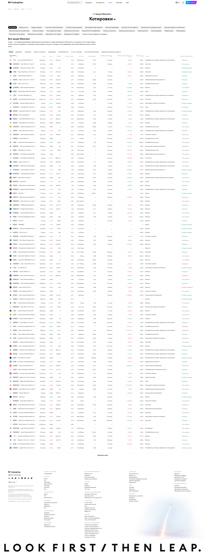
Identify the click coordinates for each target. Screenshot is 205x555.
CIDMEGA (15, 138)
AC (14, 60)
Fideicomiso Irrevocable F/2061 (27, 197)
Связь (146, 91)
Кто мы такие (88, 502)
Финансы (147, 68)
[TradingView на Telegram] (25, 478)
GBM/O (14, 259)
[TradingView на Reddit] (31, 478)
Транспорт (148, 64)
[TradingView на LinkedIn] (22, 478)
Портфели (46, 512)
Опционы (46, 516)
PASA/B (15, 412)
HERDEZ (15, 330)
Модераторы (132, 482)
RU (179, 2)
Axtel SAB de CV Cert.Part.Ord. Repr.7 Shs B (28, 107)
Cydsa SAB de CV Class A (27, 169)
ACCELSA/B (16, 64)
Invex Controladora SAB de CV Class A (27, 346)
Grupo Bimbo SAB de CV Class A (27, 118)
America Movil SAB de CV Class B (26, 91)
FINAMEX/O (16, 212)
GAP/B (14, 252)
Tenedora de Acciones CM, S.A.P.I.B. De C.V (27, 299)
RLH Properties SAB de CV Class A (27, 444)
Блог (86, 506)
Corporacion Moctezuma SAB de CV (28, 146)
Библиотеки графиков (180, 475)
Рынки (110, 2)
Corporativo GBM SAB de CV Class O (27, 259)
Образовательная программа (182, 491)
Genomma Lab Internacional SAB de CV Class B (27, 361)
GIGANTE (15, 291)
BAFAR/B (15, 111)
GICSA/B (15, 287)
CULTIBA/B (15, 165)
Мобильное (47, 524)
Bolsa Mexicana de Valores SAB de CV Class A (27, 122)
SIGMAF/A (15, 447)
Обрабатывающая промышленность (155, 79)
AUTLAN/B (15, 103)
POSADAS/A (16, 432)
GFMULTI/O (15, 279)
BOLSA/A (15, 122)
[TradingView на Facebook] (12, 478)
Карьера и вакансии (90, 509)
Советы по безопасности (91, 533)
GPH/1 (14, 314)
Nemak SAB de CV (24, 393)
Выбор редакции (133, 491)
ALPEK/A (15, 79)
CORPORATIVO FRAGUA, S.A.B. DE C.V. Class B (28, 236)
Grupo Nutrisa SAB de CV (26, 400)
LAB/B (14, 361)
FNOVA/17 (15, 228)
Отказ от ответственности (92, 526)
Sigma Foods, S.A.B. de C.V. (27, 447)
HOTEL (14, 334)
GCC (15, 267)
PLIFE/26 (15, 424)
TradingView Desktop (49, 526)
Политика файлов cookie (91, 530)
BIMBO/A (15, 118)
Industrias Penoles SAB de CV (26, 416)
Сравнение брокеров (90, 487)
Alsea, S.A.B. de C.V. (23, 83)
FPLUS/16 (15, 232)
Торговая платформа (180, 480)
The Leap (87, 489)
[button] (93, 2)
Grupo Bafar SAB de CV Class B (27, 111)
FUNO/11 (15, 244)
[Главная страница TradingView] (15, 2)
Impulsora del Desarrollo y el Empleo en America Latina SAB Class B (28, 342)
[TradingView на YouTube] (15, 478)
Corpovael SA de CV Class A (26, 130)
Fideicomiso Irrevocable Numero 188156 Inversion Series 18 (27, 185)
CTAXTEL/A (16, 158)
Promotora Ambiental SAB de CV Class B (27, 412)
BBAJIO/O (15, 114)
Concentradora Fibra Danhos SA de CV (28, 173)
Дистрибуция (149, 428)
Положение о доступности (92, 531)
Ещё (127, 2)
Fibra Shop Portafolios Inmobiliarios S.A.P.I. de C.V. (28, 240)
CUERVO (15, 161)
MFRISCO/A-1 (16, 385)
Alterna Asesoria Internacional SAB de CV (28, 87)
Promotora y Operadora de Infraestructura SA (27, 420)
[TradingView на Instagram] (19, 478)
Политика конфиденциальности (93, 528)
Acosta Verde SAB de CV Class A (26, 256)
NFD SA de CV (23, 232)
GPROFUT (15, 318)
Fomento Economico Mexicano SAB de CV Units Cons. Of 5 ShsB (28, 189)
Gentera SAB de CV (24, 271)
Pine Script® (47, 519)
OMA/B (14, 404)
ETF (45, 480)
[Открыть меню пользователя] (183, 2)
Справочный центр (90, 507)
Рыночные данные (90, 477)
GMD (15, 302)
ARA (15, 95)
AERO (14, 71)
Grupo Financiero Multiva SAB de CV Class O (28, 279)
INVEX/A (15, 346)
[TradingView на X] (9, 478)
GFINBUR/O (15, 275)
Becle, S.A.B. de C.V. (24, 162)
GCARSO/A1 (16, 263)
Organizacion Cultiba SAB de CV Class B (28, 165)
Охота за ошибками (90, 535)
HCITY (14, 326)
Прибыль (46, 504)
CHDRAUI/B (16, 134)
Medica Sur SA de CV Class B (27, 377)
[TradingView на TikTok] (28, 478)
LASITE (14, 369)
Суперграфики (48, 473)
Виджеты (176, 473)
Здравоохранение (150, 377)
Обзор (86, 484)
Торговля (131, 487)
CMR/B (14, 150)
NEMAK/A (15, 393)
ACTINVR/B (16, 67)
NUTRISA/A (16, 400)
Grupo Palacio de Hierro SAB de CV (27, 314)
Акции (45, 478)
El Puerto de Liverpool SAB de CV (28, 373)
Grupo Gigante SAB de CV (26, 291)
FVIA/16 (15, 248)
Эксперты (131, 497)
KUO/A (14, 357)
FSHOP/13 (15, 240)
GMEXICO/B (16, 306)
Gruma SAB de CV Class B (26, 322)
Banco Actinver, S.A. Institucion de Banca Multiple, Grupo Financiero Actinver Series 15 (28, 201)
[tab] (12, 27)
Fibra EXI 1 (21, 193)
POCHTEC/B (16, 428)
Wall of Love (132, 475)
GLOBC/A (15, 299)
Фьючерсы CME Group (91, 494)
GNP (15, 310)
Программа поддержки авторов (138, 479)
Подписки (87, 475)
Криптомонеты (48, 484)
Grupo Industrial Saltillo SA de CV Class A (27, 295)
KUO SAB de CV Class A (24, 357)
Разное (147, 181)
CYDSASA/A (16, 169)
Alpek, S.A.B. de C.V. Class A (26, 79)
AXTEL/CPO (16, 107)
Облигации (47, 482)
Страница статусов (90, 537)
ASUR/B (15, 99)
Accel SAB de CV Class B (26, 64)
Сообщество (100, 2)
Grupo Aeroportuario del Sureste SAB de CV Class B (27, 99)
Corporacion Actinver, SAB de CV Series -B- (28, 68)
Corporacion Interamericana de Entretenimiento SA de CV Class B (27, 142)
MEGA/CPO (15, 381)
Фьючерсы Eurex (89, 495)
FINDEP (15, 216)
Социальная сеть (134, 473)
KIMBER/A (15, 349)
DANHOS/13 (16, 173)
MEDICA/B (15, 377)
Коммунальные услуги (151, 75)
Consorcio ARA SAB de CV (25, 95)
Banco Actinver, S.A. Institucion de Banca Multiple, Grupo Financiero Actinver (27, 424)
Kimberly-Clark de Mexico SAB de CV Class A (27, 350)
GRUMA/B (15, 322)
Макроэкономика (49, 518)
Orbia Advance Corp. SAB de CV (26, 408)
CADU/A (15, 130)
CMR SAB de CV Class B (24, 150)
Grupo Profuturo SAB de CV (26, 318)
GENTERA (15, 271)
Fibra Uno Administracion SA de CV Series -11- (27, 244)
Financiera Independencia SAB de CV (27, 216)
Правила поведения (134, 480)
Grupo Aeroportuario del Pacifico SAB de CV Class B (27, 252)
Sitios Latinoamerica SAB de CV (26, 369)
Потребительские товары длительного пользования (159, 95)
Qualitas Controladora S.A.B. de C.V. (27, 436)
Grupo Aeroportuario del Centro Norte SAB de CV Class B (27, 404)
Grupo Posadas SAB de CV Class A (28, 432)
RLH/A (14, 443)
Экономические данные (50, 502)
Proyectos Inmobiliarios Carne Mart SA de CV (28, 228)
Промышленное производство (153, 295)
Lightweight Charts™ (179, 477)
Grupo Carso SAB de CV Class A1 (28, 263)
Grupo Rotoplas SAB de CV (25, 75)
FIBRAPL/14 (16, 208)
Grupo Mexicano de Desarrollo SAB (27, 303)
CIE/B (14, 142)
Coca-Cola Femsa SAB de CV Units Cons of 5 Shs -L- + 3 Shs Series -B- (27, 353)
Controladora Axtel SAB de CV (28, 158)
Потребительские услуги (152, 83)
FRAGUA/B (15, 236)
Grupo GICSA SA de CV (25, 287)
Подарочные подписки (91, 479)
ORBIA (14, 408)
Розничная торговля (150, 134)
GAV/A (14, 255)
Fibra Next (21, 397)
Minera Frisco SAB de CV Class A (28, 385)
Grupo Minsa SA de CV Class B (27, 389)
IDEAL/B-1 (15, 342)
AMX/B (14, 91)
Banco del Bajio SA (24, 115)
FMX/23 (15, 224)
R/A (15, 440)
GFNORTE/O (16, 283)
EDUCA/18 (15, 181)
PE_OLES (15, 416)
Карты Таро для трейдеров (92, 518)
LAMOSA (15, 365)
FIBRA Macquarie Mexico (27, 205)
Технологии (148, 158)
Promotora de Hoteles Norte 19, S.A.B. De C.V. (27, 326)
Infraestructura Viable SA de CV (27, 248)
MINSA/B (15, 389)
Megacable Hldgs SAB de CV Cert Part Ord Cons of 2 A (28, 381)
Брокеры (119, 2)
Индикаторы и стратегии (136, 495)
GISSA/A (15, 295)
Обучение (131, 489)
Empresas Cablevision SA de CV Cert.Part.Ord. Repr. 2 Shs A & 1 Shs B (28, 126)
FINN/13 (15, 220)
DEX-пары (46, 487)
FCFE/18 (15, 185)
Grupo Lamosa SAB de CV (26, 365)
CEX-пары (46, 485)
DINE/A (14, 177)
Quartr (30, 499)
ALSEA (14, 83)
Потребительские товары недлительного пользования (160, 60)
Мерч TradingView (89, 516)
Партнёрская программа (181, 489)
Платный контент (133, 501)
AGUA (14, 75)
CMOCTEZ (15, 146)
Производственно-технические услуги (155, 369)
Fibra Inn (21, 220)
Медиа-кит (87, 511)
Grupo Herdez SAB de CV (25, 330)
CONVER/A (15, 154)
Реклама (176, 485)
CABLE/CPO (16, 126)
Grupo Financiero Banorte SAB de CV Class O (28, 283)
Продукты (89, 2)
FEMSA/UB (15, 189)
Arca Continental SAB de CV (25, 60)
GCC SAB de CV (22, 267)
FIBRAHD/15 (16, 201)
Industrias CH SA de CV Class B (26, 338)
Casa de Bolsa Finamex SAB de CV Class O (28, 212)
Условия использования (91, 524)
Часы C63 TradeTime (90, 519)
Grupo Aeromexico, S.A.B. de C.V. (27, 71)
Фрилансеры (132, 499)
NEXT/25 (15, 396)
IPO (45, 507)
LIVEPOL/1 (15, 373)
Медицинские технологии (152, 361)
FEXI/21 (15, 193)
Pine (45, 489)
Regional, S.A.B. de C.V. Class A (26, 440)
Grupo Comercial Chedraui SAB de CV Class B (28, 134)
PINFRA (15, 420)
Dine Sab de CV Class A (24, 177)
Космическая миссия (90, 504)
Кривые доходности (49, 514)
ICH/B (14, 338)
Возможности (88, 473)
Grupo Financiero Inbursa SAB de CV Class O (28, 275)
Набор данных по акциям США (93, 497)
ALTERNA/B (16, 87)
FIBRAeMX (21, 224)
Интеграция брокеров (180, 487)
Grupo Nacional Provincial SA (25, 310)
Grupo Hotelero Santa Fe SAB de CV (27, 334)
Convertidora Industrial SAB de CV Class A (28, 154)
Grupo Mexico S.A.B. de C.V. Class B (28, 306)
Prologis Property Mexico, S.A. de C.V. (28, 209)
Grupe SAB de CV (24, 138)
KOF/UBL (15, 353)
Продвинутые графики (180, 479)
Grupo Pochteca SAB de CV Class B (28, 428)
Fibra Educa (23, 181)
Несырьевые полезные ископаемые (155, 103)
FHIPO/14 (15, 197)
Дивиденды (47, 506)
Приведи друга (133, 477)
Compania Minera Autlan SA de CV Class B (28, 103)
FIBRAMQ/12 (16, 205)
